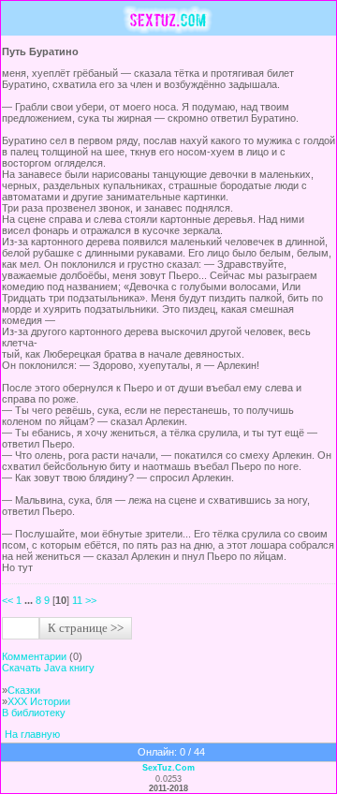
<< (7, 600)
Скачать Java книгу (48, 667)
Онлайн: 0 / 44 (171, 751)
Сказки (23, 690)
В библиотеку (34, 712)
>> (90, 600)
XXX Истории (38, 701)
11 (77, 600)
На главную (32, 734)
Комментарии (34, 656)
